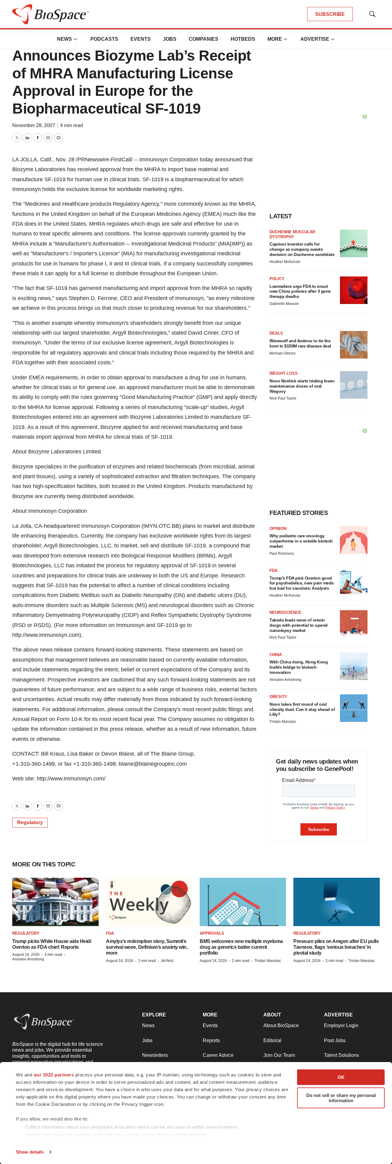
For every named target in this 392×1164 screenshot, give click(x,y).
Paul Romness (282, 553)
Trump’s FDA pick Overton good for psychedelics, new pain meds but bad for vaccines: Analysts (302, 583)
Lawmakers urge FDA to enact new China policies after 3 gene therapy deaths (300, 291)
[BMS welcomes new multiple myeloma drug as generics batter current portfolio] (243, 902)
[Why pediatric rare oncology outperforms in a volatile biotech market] (354, 540)
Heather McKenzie (285, 262)
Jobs (169, 39)
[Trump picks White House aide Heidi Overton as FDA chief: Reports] (55, 902)
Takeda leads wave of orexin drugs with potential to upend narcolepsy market (299, 625)
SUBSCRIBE (330, 14)
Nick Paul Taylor (283, 398)
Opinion (278, 528)
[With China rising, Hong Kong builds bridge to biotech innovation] (354, 666)
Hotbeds (243, 39)
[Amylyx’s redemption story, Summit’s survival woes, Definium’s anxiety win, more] (149, 902)
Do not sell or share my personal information (341, 1098)
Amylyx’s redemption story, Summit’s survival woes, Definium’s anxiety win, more (146, 947)
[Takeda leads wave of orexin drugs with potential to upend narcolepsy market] (354, 624)
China (276, 654)
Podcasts (104, 39)
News (64, 39)
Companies (203, 39)
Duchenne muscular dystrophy (292, 234)
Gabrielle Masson (284, 304)
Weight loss (284, 373)
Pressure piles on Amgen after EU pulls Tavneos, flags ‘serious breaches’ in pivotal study (336, 947)
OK (341, 1077)
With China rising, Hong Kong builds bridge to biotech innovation (299, 667)
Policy (277, 278)
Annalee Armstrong (285, 680)
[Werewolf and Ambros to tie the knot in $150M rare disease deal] (354, 345)
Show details (30, 1152)
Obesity (278, 696)
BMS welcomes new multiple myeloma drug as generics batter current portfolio (241, 947)
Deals (276, 333)
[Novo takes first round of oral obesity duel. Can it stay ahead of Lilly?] (354, 708)
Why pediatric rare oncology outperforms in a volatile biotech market (301, 541)
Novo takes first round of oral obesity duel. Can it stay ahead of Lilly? (302, 709)
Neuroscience (285, 612)
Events (140, 39)
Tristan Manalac (283, 721)
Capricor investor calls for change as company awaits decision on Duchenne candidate (302, 249)
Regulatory (30, 822)
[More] (75, 39)
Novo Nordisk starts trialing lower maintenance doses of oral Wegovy (302, 386)
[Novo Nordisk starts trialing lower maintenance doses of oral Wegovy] (354, 385)
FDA (273, 570)
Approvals (212, 933)
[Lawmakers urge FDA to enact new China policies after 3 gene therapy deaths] (354, 290)
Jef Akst (167, 961)
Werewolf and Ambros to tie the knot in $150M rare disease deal (300, 343)
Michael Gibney (283, 353)
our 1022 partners (54, 1074)
